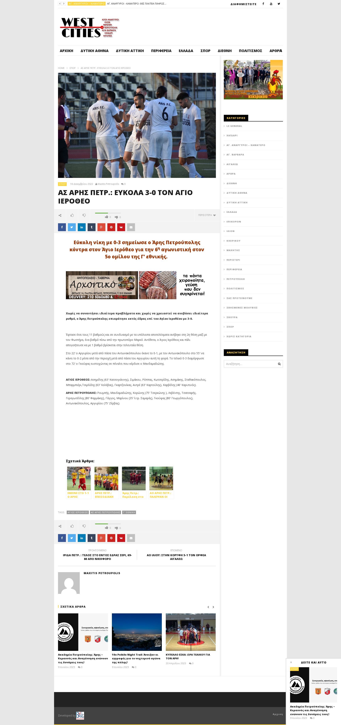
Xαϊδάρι (232, 135)
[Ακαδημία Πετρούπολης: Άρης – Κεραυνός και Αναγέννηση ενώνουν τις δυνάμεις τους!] (83, 632)
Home (61, 67)
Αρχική (66, 50)
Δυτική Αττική (130, 50)
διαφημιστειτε (243, 4)
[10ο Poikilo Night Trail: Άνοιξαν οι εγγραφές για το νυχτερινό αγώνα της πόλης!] (137, 632)
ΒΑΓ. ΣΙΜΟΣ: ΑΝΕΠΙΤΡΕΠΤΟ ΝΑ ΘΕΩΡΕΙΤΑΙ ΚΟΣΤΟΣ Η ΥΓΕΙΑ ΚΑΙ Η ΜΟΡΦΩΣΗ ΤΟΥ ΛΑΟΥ (118, 3)
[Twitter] (279, 4)
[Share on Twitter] (72, 227)
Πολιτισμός (250, 50)
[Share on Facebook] (62, 227)
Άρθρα (231, 173)
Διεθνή (225, 50)
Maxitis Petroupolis (108, 184)
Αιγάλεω (232, 164)
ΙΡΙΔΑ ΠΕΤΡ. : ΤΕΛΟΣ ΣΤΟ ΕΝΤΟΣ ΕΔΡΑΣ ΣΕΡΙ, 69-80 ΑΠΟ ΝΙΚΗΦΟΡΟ (97, 555)
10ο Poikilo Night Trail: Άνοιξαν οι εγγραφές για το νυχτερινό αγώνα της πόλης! (136, 658)
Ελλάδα (186, 50)
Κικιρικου (234, 240)
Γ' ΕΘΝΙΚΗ (129, 512)
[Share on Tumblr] (92, 227)
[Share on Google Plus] (101, 227)
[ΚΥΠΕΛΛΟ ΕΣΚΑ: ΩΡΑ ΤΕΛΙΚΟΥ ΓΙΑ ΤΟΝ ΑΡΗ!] (191, 632)
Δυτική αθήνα (95, 50)
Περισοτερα (205, 215)
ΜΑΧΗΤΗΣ (233, 250)
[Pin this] (111, 227)
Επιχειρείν (234, 221)
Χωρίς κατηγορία (239, 336)
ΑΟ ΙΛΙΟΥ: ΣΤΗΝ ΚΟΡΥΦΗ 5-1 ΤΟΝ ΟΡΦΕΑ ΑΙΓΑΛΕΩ (176, 555)
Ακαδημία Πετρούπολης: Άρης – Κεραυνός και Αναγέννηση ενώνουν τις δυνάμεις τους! (83, 658)
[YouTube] (271, 4)
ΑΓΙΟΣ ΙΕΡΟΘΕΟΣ (78, 512)
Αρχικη (278, 714)
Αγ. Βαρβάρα (235, 154)
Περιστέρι (233, 259)
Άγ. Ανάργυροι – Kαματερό (246, 145)
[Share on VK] (121, 227)
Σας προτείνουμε (239, 298)
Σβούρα (232, 317)
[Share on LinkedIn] (82, 227)
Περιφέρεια (161, 50)
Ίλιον (231, 231)
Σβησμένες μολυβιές (242, 307)
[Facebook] (263, 4)
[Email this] (131, 227)
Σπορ (205, 50)
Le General (234, 125)
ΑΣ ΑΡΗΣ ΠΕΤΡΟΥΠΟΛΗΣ (105, 512)
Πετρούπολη (77, 3)
